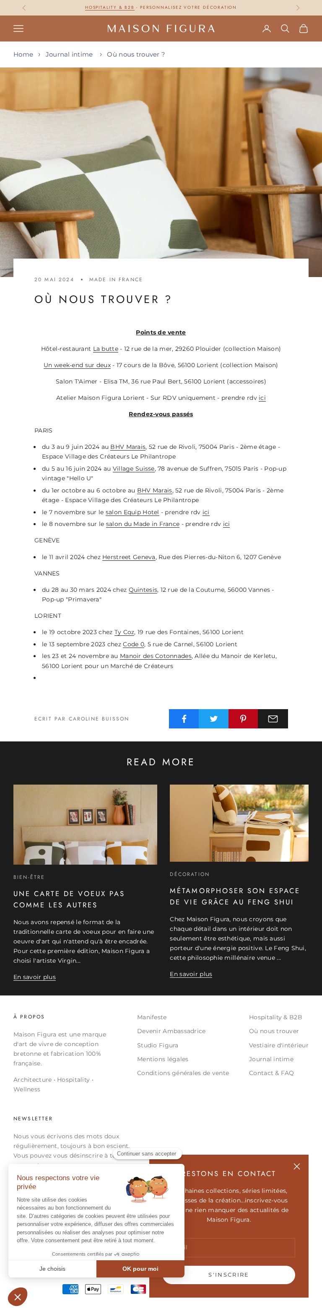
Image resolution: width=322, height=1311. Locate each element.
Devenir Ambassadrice (171, 1031)
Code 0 (133, 644)
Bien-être (29, 877)
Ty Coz (124, 632)
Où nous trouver (274, 1031)
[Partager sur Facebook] (184, 719)
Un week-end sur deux (77, 365)
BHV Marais (127, 447)
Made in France (116, 279)
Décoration (190, 874)
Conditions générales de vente (183, 1073)
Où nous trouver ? (136, 54)
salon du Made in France (142, 524)
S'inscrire (228, 1274)
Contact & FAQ (271, 1073)
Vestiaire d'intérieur (279, 1045)
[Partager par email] (273, 719)
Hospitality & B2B (275, 1017)
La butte (105, 348)
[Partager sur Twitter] (214, 719)
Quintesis (143, 589)
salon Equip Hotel (132, 512)
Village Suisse (134, 468)
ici (262, 398)
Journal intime (69, 54)
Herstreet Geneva (128, 557)
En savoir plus (34, 977)
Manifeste (152, 1017)
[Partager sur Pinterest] (243, 719)
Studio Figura (158, 1045)
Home (23, 54)
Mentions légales (162, 1059)
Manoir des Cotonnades (156, 656)
